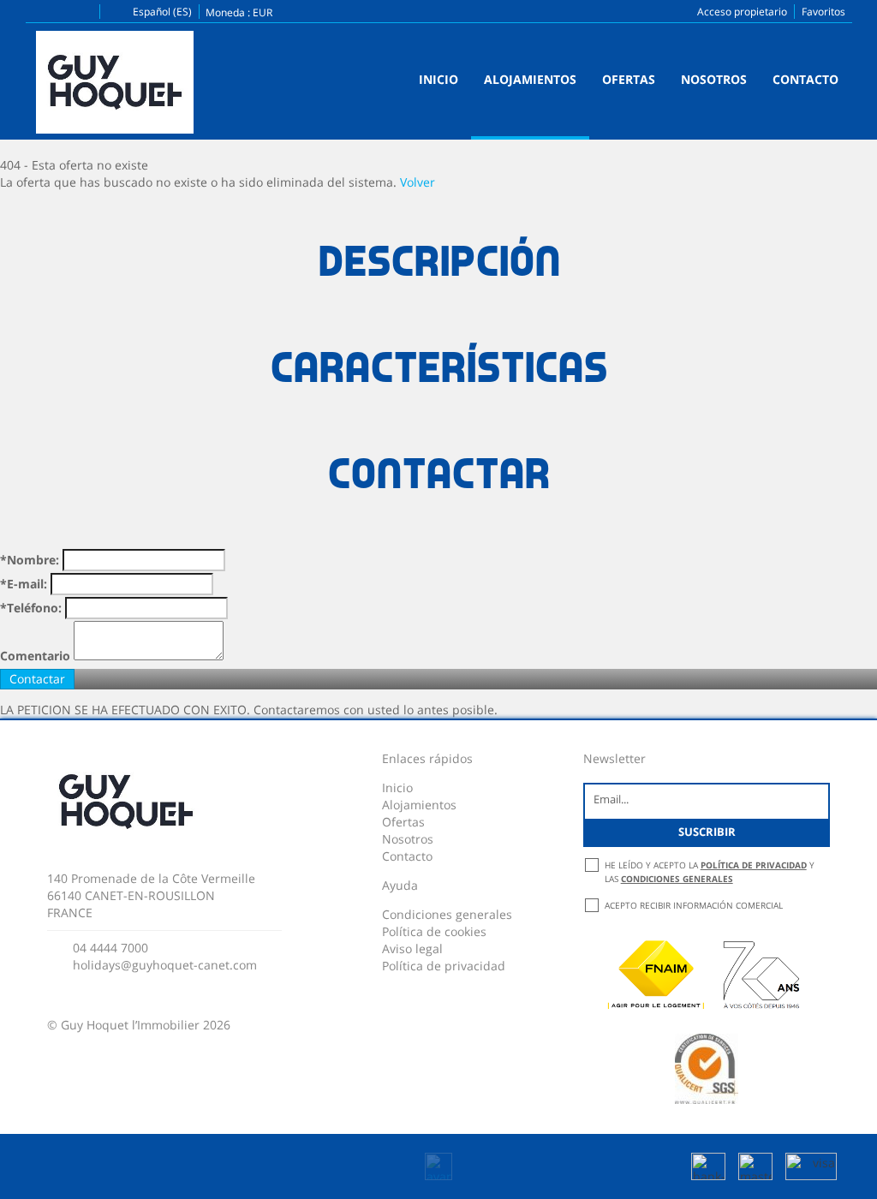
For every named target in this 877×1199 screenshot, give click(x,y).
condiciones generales (677, 879)
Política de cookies (434, 931)
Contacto (805, 79)
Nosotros (714, 79)
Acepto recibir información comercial (694, 905)
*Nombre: (29, 560)
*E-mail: (23, 584)
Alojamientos (530, 79)
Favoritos (823, 11)
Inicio (438, 79)
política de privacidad (754, 865)
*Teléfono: (31, 608)
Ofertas (628, 79)
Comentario (35, 655)
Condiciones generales (447, 914)
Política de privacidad (443, 965)
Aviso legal (412, 948)
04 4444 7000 (110, 948)
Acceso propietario (742, 11)
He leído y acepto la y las (709, 872)
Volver (417, 182)
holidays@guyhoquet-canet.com (165, 965)
